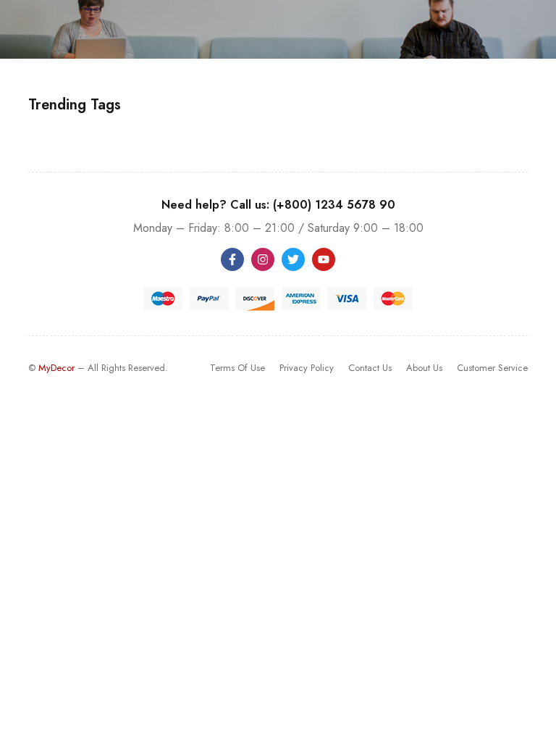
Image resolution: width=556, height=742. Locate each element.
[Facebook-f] (232, 259)
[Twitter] (293, 259)
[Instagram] (262, 259)
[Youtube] (323, 259)
